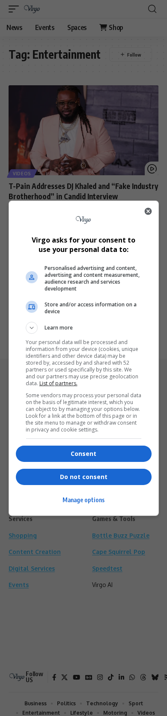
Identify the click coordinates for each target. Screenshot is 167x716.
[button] (84, 328)
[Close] (148, 211)
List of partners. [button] (58, 383)
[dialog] (84, 358)
